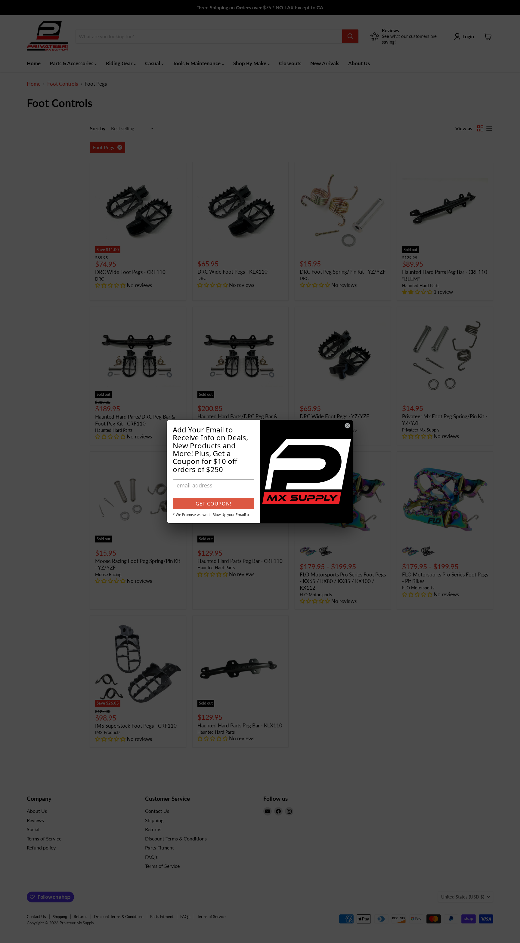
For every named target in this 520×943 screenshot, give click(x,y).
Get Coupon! (213, 503)
